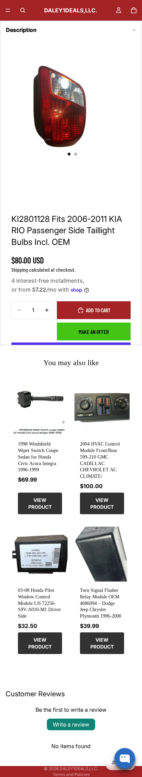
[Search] (22, 10)
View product (40, 503)
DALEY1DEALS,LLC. (79, 768)
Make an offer (94, 331)
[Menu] (8, 10)
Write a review (71, 724)
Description (21, 29)
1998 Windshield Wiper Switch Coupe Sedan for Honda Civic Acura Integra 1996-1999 (38, 456)
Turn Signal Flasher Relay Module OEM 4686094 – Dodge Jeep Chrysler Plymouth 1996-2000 (100, 603)
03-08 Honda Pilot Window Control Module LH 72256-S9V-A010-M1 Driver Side (39, 603)
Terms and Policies (71, 774)
